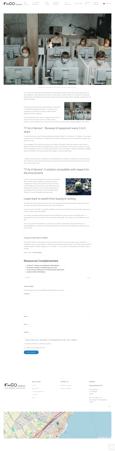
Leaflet (100, 437)
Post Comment (31, 352)
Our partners (68, 3)
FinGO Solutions (37, 252)
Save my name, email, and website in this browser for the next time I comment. (51, 340)
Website (26, 332)
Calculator (78, 3)
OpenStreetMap (107, 437)
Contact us (88, 3)
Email (26, 324)
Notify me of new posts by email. (35, 347)
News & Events (95, 3)
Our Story (47, 3)
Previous (27, 277)
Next (88, 277)
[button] (107, 3)
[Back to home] (13, 3)
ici (27, 248)
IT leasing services (35, 3)
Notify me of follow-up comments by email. (38, 344)
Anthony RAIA (50, 87)
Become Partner (56, 3)
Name (26, 316)
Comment (27, 293)
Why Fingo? (26, 3)
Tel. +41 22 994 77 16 (95, 397)
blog (74, 87)
